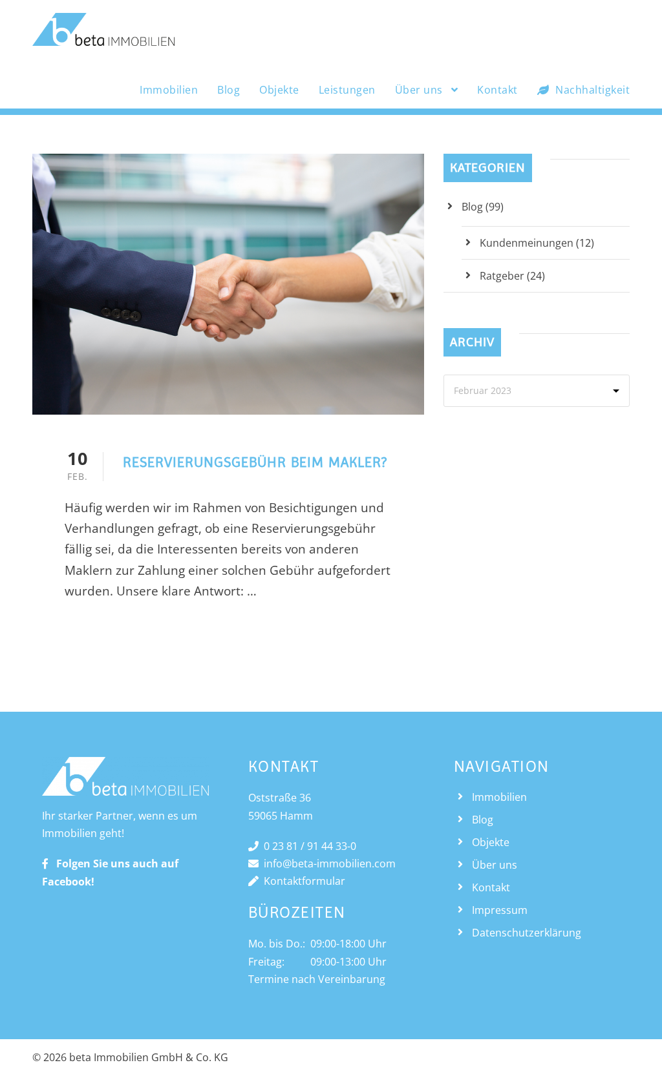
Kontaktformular (302, 881)
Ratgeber (502, 276)
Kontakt (497, 90)
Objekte (279, 90)
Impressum (500, 910)
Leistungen (347, 90)
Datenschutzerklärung (526, 933)
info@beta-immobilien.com (327, 863)
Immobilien (169, 90)
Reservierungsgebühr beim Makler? (255, 462)
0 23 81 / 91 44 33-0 (307, 846)
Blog (228, 90)
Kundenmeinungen (526, 243)
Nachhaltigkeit (592, 90)
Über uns (419, 90)
